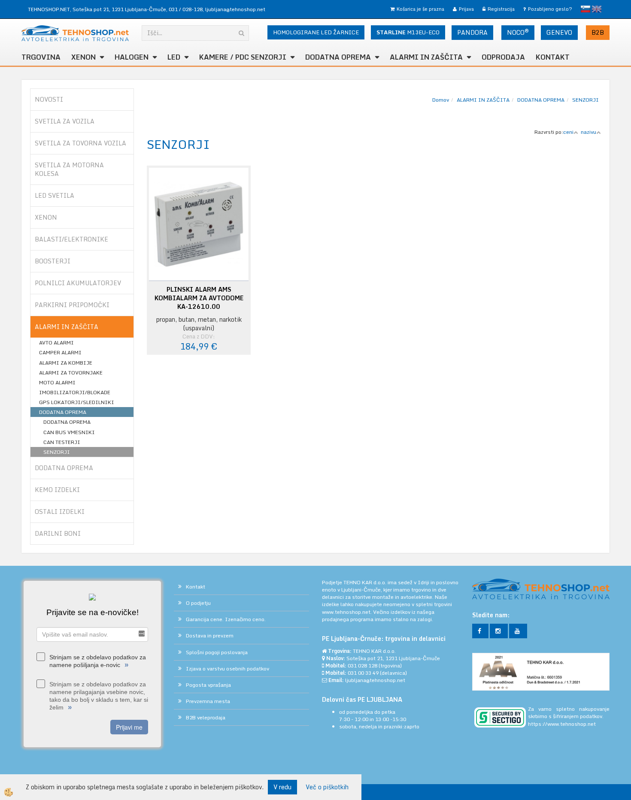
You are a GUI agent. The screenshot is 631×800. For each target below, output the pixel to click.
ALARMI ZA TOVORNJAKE (71, 372)
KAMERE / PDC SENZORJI (242, 57)
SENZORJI (56, 452)
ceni (568, 132)
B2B (598, 32)
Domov (440, 100)
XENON (83, 57)
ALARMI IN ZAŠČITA (483, 100)
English (596, 9)
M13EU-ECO (408, 32)
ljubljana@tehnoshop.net (235, 9)
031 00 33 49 (363, 673)
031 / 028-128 (186, 9)
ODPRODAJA (503, 57)
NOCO (518, 32)
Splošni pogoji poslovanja (217, 652)
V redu (282, 787)
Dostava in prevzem (210, 635)
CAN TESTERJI (61, 442)
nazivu (588, 132)
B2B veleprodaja (205, 717)
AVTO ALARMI (56, 342)
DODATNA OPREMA (338, 57)
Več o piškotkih (327, 787)
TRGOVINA (41, 57)
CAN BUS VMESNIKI (69, 432)
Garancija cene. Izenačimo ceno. (226, 619)
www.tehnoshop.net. (347, 612)
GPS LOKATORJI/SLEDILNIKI (76, 402)
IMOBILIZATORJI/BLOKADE (74, 392)
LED (173, 57)
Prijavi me (129, 727)
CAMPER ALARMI (60, 352)
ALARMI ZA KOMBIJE (65, 363)
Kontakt (553, 57)
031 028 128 (362, 665)
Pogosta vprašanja (208, 685)
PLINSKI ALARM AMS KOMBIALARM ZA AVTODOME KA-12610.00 (199, 298)
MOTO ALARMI (57, 382)
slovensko (585, 9)
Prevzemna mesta (208, 701)
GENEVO (559, 32)
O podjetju (198, 603)
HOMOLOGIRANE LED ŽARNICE (316, 32)
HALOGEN (132, 57)
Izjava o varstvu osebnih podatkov (227, 668)
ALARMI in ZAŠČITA (426, 57)
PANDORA (472, 32)
